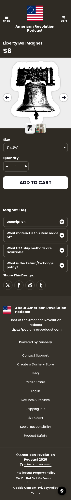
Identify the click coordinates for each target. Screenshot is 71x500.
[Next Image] (64, 97)
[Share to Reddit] (30, 285)
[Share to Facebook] (19, 285)
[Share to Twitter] (8, 285)
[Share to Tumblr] (41, 285)
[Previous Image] (7, 97)
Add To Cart (35, 182)
